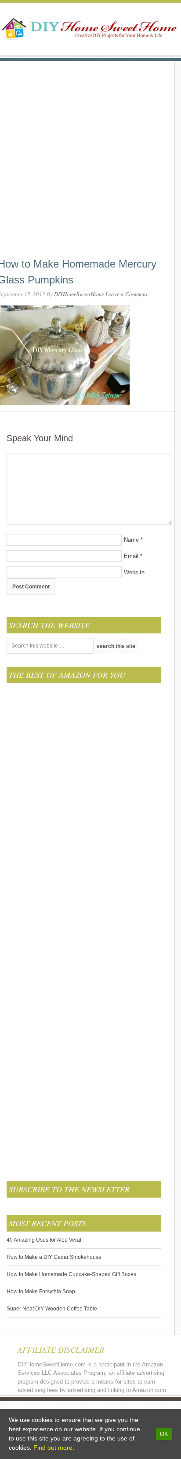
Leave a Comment (126, 294)
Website (134, 572)
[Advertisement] (90, 151)
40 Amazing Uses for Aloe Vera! (44, 1240)
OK (164, 1434)
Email (131, 556)
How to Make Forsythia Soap (41, 1291)
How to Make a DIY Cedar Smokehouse (54, 1257)
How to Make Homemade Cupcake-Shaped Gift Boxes (71, 1274)
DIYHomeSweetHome (79, 294)
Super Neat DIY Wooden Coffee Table (52, 1309)
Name (131, 539)
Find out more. (53, 1447)
